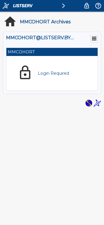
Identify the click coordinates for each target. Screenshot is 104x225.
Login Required (53, 73)
